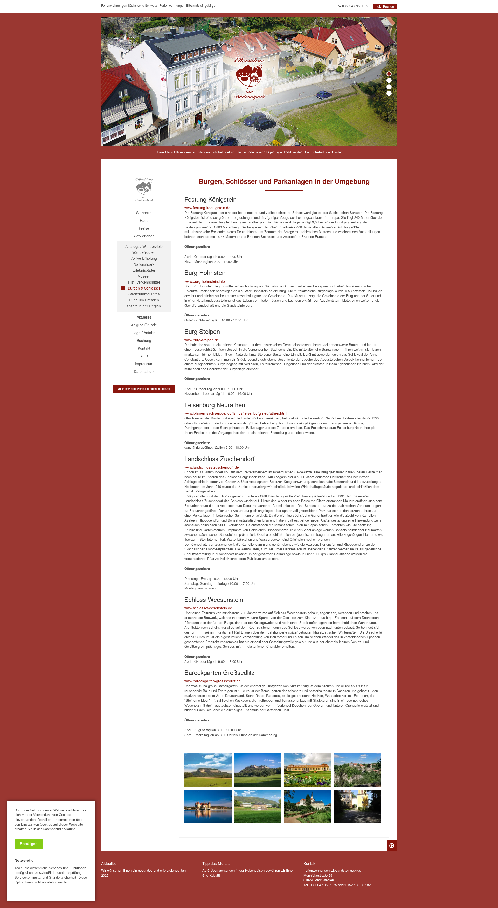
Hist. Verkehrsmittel (144, 282)
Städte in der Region (144, 305)
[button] (29, 844)
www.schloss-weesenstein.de (208, 607)
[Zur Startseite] (144, 190)
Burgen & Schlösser (144, 288)
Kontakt (144, 348)
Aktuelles (144, 317)
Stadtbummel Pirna (144, 294)
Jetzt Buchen (385, 6)
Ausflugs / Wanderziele (144, 246)
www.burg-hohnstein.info (204, 281)
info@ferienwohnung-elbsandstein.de (145, 388)
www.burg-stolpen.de (201, 339)
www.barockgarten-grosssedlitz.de (212, 681)
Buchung (144, 340)
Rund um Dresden (144, 299)
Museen (144, 276)
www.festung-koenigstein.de (207, 207)
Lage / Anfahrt (144, 332)
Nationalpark (144, 264)
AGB (144, 355)
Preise (144, 228)
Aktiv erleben (144, 235)
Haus (144, 220)
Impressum (144, 363)
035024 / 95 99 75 (355, 5)
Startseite (144, 212)
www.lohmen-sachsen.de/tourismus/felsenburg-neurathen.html (235, 413)
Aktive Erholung (144, 258)
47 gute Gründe (144, 324)
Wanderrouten (144, 252)
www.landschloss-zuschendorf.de (211, 467)
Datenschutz (144, 371)
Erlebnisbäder (144, 270)
